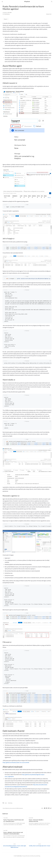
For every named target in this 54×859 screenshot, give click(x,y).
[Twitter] (45, 808)
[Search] (51, 1)
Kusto (6, 803)
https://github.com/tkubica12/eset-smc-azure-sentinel (16, 762)
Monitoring (10, 803)
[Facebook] (47, 808)
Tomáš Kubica (7, 14)
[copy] (50, 204)
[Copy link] (50, 808)
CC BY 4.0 (18, 808)
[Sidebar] (2, 1)
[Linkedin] (49, 808)
